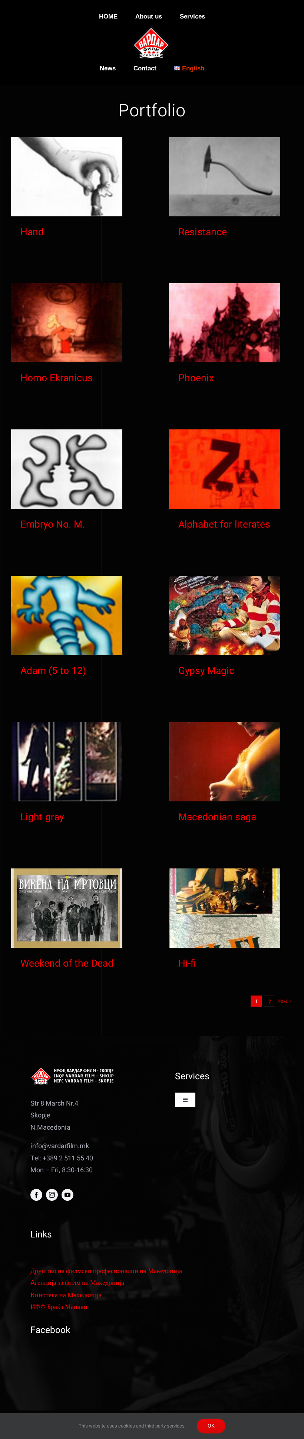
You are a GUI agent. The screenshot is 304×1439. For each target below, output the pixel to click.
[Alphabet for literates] (224, 469)
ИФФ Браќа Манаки (58, 1307)
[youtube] (67, 1195)
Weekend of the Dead (66, 963)
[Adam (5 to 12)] (66, 615)
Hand (32, 232)
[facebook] (36, 1195)
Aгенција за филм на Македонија (77, 1283)
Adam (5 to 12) (53, 671)
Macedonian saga (217, 817)
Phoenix (196, 378)
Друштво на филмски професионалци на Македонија (106, 1271)
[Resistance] (224, 176)
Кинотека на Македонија (66, 1295)
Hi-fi (187, 963)
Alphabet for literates (224, 524)
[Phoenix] (224, 322)
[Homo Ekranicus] (66, 322)
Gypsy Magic (206, 671)
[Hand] (66, 176)
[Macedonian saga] (224, 761)
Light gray (42, 817)
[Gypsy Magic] (224, 615)
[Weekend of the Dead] (66, 908)
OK (211, 1426)
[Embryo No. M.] (66, 469)
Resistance (202, 232)
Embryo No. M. (52, 524)
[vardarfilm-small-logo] (152, 29)
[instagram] (52, 1195)
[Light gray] (66, 761)
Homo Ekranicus (56, 378)
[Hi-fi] (224, 908)
